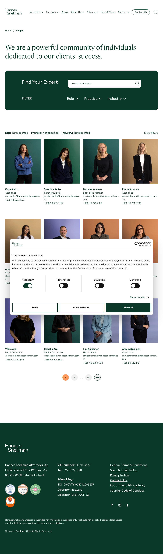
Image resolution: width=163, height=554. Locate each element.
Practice (92, 98)
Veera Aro (10, 348)
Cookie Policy (118, 480)
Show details (137, 297)
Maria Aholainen (92, 189)
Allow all (128, 307)
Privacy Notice (119, 475)
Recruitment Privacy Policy (127, 485)
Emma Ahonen (130, 189)
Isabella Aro (51, 348)
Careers (122, 12)
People (64, 12)
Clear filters (151, 132)
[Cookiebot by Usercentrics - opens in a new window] (137, 244)
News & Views (108, 12)
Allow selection (81, 307)
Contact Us (141, 12)
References (92, 12)
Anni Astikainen (131, 348)
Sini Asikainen (91, 348)
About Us (76, 12)
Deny (35, 307)
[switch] (63, 284)
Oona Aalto (11, 189)
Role (73, 98)
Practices (51, 12)
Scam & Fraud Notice (124, 470)
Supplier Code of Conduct (127, 490)
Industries (35, 12)
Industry (116, 98)
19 (89, 378)
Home (8, 30)
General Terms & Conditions (128, 465)
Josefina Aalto (52, 189)
